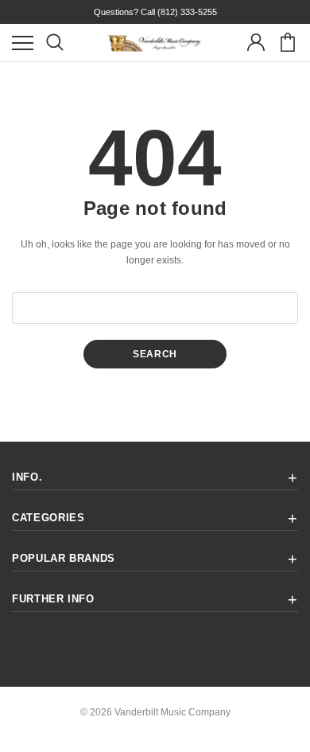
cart (287, 42)
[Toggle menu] (22, 42)
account (255, 42)
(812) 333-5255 (187, 12)
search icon (54, 42)
